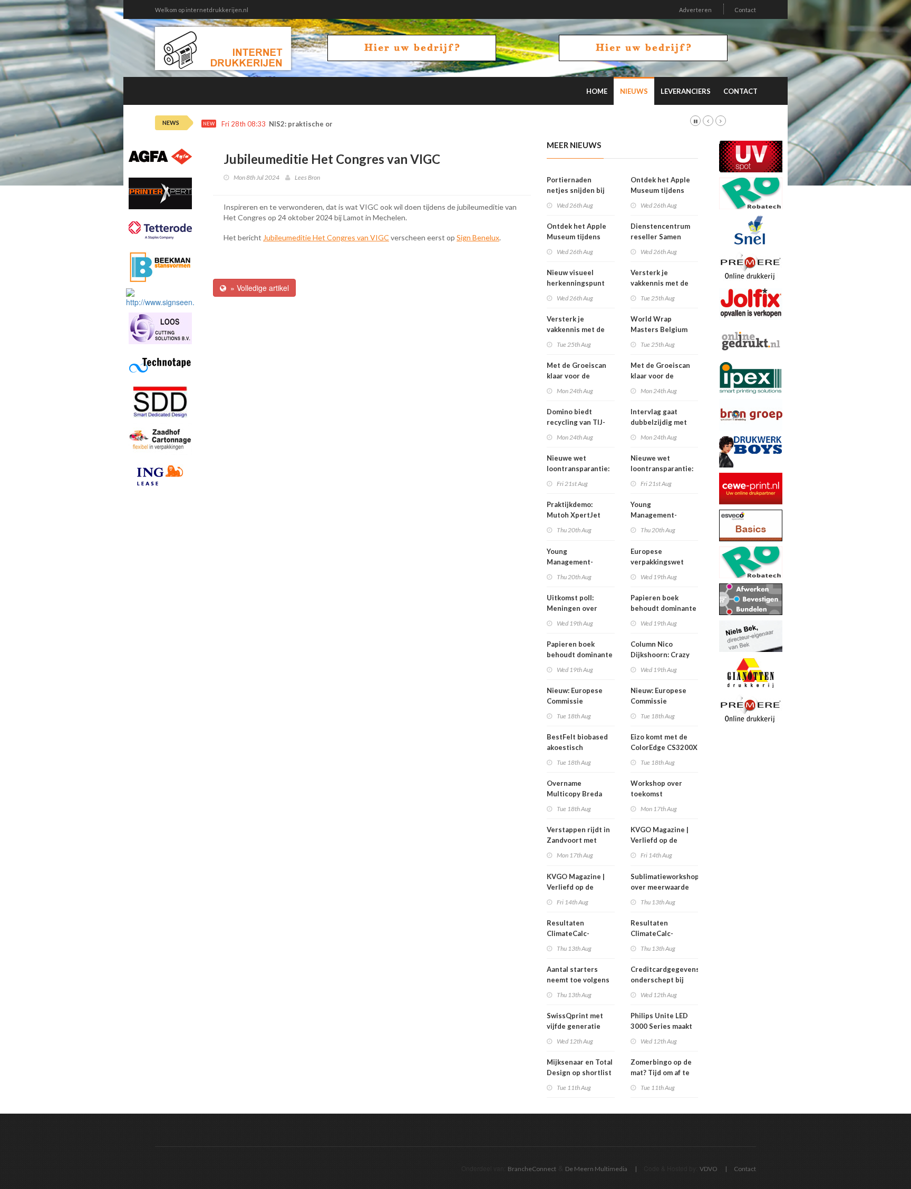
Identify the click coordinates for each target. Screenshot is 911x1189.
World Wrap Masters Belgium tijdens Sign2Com (660, 329)
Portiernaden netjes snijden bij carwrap (576, 190)
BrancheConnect (532, 1169)
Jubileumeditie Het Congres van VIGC (326, 237)
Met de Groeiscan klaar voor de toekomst (576, 376)
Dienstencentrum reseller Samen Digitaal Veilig (660, 236)
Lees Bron (307, 177)
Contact (745, 9)
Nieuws (634, 91)
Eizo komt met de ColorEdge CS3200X (664, 742)
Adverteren (695, 9)
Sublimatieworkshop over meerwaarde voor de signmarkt (665, 887)
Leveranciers (686, 91)
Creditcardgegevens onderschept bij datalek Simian (665, 980)
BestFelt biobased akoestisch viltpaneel (577, 747)
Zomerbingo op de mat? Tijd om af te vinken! (661, 1072)
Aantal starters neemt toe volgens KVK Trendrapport (578, 980)
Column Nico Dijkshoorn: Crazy (660, 649)
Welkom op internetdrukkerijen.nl (201, 9)
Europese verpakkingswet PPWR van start (657, 562)
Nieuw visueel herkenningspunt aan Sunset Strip (576, 283)
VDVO (709, 1169)
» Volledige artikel (257, 287)
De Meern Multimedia (596, 1169)
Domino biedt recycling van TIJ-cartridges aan (576, 422)
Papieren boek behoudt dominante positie (580, 654)
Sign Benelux (478, 237)
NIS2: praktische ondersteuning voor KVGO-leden (352, 124)
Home (596, 91)
